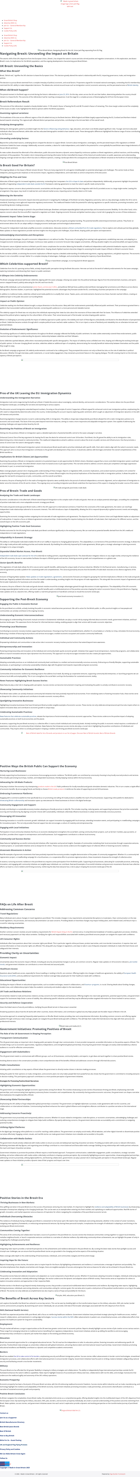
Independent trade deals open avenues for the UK (18, 556)
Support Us (8, 28)
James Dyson (37, 287)
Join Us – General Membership (15, 26)
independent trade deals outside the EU (31, 184)
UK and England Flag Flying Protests (13, 1445)
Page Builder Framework (117, 1474)
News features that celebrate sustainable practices (18, 716)
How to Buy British (7, 1436)
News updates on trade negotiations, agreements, (44, 577)
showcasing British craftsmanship (12, 800)
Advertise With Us (10, 23)
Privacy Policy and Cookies (10, 1449)
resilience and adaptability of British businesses (112, 1207)
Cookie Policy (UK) (10, 31)
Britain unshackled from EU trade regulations (85, 228)
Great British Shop (10, 20)
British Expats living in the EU (62, 932)
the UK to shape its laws (74, 181)
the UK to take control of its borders (27, 1356)
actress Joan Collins (50, 287)
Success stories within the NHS (62, 1317)
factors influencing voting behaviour (57, 129)
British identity (133, 85)
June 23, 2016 (64, 94)
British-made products (56, 789)
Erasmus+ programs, (92, 984)
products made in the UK (47, 786)
